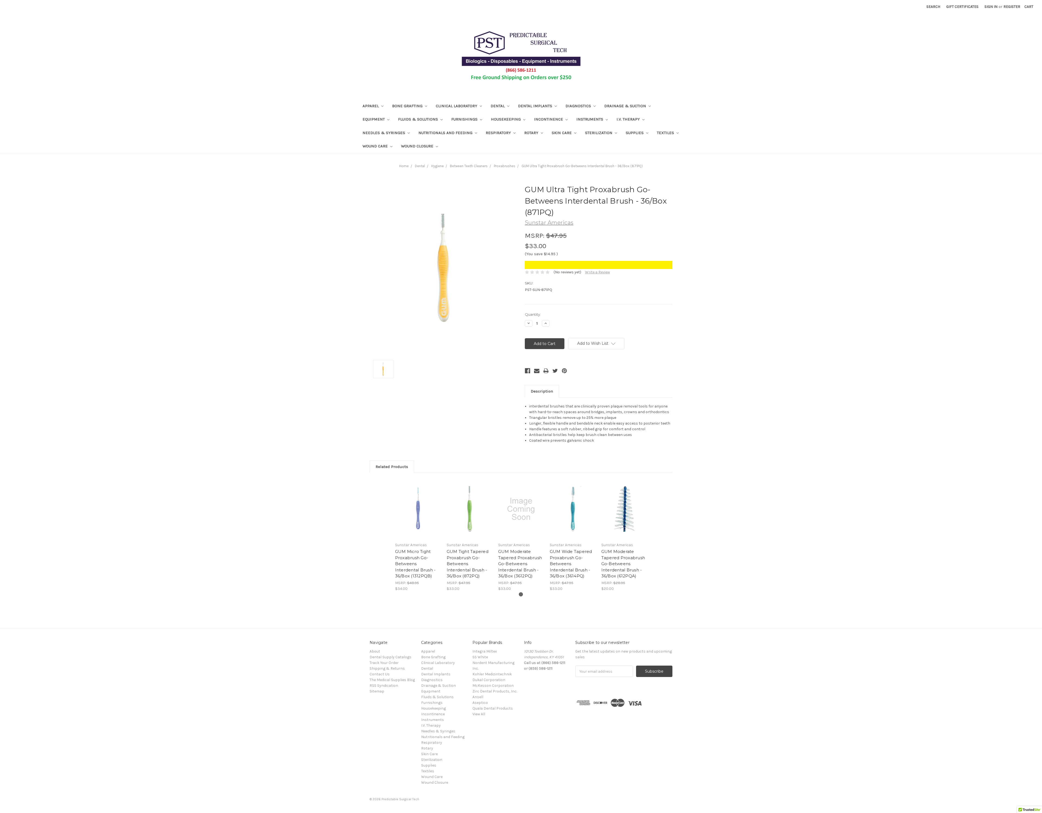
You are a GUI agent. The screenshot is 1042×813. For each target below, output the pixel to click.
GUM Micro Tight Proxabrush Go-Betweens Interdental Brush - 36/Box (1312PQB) (415, 563)
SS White (480, 657)
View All (478, 714)
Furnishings (465, 119)
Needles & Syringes (384, 132)
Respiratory (499, 132)
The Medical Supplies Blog (392, 680)
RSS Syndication (384, 685)
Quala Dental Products (492, 708)
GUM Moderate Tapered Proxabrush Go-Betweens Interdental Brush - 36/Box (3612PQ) (520, 563)
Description (542, 391)
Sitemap (377, 691)
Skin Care (562, 132)
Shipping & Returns (387, 668)
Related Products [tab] (392, 466)
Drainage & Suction (625, 105)
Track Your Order (384, 662)
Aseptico (480, 702)
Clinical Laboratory (457, 105)
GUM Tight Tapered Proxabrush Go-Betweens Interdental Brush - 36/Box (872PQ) (467, 563)
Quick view (418, 509)
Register (1011, 6)
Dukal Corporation (488, 680)
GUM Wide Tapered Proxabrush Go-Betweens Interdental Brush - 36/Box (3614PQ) (571, 563)
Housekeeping (506, 119)
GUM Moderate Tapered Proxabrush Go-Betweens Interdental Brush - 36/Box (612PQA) (623, 563)
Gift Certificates (962, 6)
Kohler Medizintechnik (492, 674)
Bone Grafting (408, 105)
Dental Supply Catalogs (390, 657)
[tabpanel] (418, 535)
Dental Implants (535, 105)
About (375, 651)
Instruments (590, 119)
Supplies (635, 132)
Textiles (666, 132)
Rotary (531, 132)
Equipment (374, 119)
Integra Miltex (484, 651)
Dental (498, 105)
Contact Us (380, 674)
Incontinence (549, 119)
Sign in (990, 6)
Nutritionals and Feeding (446, 132)
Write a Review (597, 272)
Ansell (477, 697)
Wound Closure (417, 146)
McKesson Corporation (493, 685)
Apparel (371, 105)
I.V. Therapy (629, 119)
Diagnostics (579, 105)
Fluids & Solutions (418, 119)
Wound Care (376, 146)
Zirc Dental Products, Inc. (494, 691)
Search (933, 6)
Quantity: (533, 314)
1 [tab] (521, 594)
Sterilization (599, 132)
